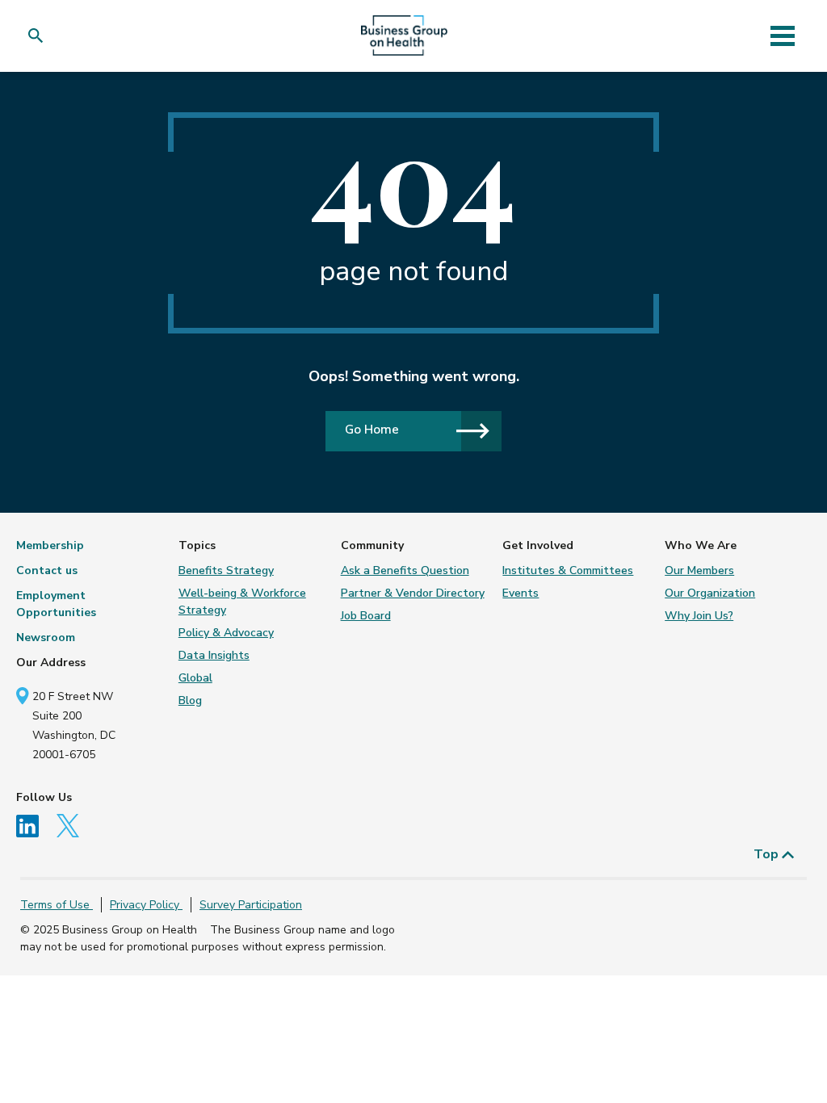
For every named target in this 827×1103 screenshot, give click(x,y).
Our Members (699, 570)
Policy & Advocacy (226, 632)
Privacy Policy (146, 904)
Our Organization (710, 593)
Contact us (47, 570)
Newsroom (45, 637)
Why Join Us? (699, 615)
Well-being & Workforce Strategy (242, 601)
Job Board (366, 615)
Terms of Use (56, 904)
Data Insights (214, 655)
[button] (39, 36)
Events (520, 593)
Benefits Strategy (226, 570)
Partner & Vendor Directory (413, 593)
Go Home (372, 429)
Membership (50, 545)
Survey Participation (250, 904)
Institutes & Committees (567, 570)
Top (768, 854)
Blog (190, 700)
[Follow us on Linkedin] (34, 824)
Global (195, 678)
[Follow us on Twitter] (73, 824)
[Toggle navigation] (782, 35)
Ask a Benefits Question (405, 570)
